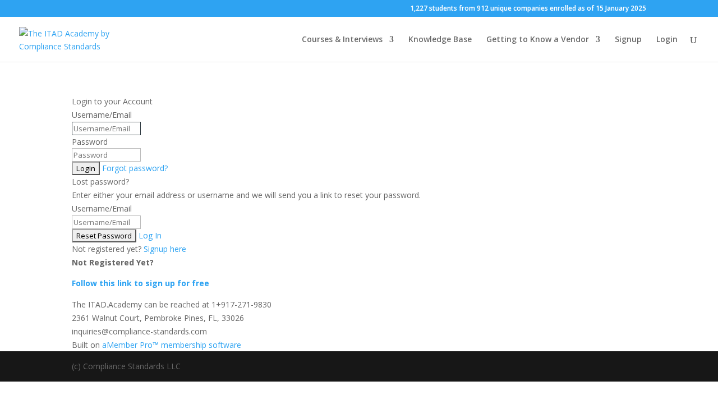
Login (667, 39)
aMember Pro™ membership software (171, 344)
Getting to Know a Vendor (537, 39)
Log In (150, 235)
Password (90, 141)
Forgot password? (135, 168)
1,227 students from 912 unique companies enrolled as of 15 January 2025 (528, 9)
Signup (628, 39)
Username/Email (102, 114)
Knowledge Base (440, 39)
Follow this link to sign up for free (140, 283)
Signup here (165, 249)
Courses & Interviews (342, 39)
